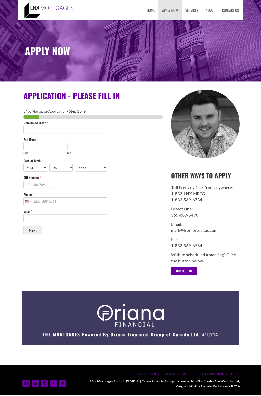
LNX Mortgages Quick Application (53, 383)
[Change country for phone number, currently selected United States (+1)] (28, 201)
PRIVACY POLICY (146, 374)
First (25, 153)
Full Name (30, 140)
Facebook (26, 383)
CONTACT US (230, 10)
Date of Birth (33, 161)
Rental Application (62, 383)
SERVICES (191, 10)
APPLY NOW (170, 10)
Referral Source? (35, 123)
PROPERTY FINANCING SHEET (214, 374)
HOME (151, 10)
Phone (28, 194)
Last (69, 153)
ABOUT (210, 10)
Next (33, 230)
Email (27, 211)
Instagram (44, 383)
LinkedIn (35, 383)
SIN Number (32, 178)
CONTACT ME (184, 270)
